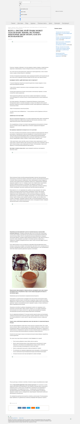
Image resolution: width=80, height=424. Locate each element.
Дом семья (20, 23)
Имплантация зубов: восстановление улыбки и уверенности (61, 55)
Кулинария (57, 23)
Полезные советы (42, 23)
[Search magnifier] (20, 4)
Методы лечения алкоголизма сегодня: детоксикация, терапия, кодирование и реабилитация (63, 48)
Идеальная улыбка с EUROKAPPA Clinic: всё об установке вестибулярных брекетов (63, 43)
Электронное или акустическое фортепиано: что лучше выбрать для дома (64, 33)
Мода (26, 23)
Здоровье (33, 23)
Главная (13, 23)
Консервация (65, 23)
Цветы (50, 23)
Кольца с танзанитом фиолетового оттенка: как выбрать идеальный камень (63, 38)
